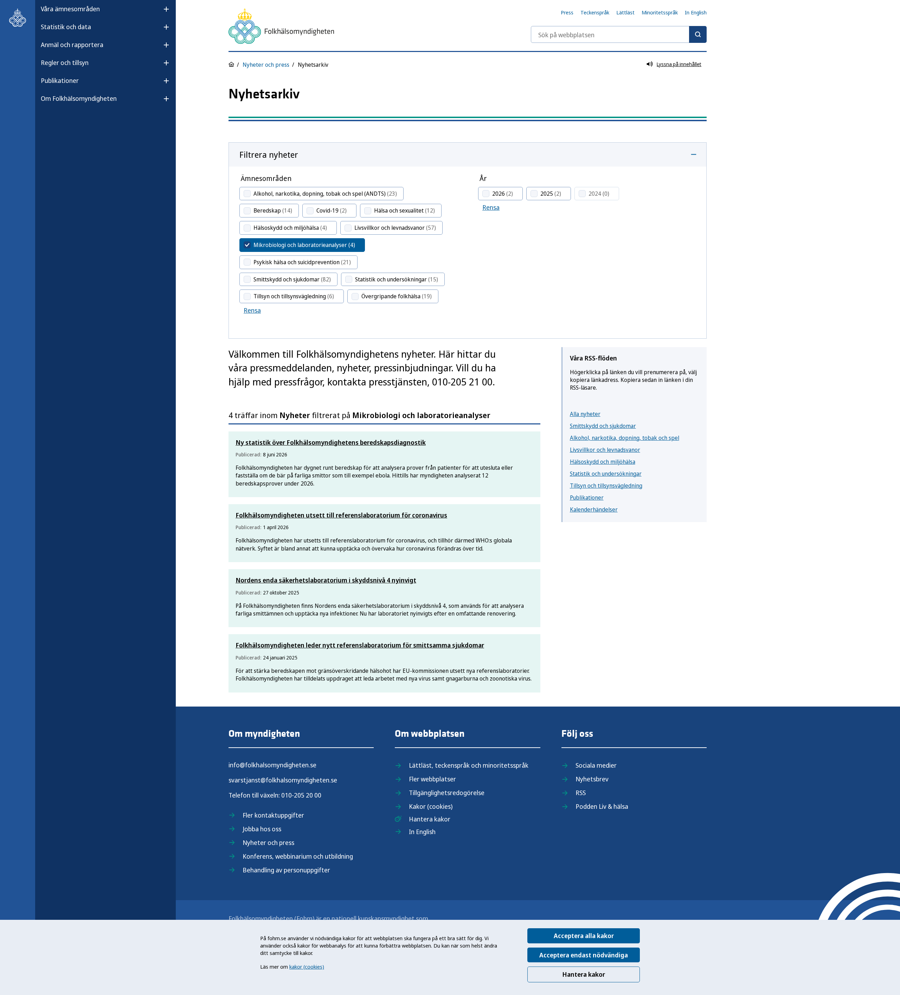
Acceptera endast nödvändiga (583, 955)
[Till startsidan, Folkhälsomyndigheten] (17, 17)
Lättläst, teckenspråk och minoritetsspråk (468, 765)
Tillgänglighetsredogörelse (446, 792)
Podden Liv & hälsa (602, 806)
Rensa (252, 310)
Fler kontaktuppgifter (273, 815)
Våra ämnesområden (70, 9)
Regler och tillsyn (65, 62)
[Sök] (698, 34)
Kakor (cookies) (430, 806)
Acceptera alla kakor (584, 935)
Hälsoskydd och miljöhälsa (602, 462)
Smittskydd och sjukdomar (603, 426)
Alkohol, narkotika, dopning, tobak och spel (624, 438)
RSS (581, 792)
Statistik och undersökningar (606, 473)
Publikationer (60, 80)
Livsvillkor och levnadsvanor (605, 450)
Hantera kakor (583, 974)
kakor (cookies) (306, 966)
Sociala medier (596, 765)
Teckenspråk (594, 12)
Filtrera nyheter (268, 154)
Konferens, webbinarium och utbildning (298, 856)
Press (567, 12)
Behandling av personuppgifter (286, 870)
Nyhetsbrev (592, 779)
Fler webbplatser (432, 779)
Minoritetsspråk (660, 12)
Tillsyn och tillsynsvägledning (606, 485)
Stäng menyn (59, 121)
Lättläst (625, 12)
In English (696, 12)
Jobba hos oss (262, 829)
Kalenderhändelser (594, 509)
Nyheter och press (266, 65)
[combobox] (619, 34)
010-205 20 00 (301, 795)
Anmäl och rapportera (72, 44)
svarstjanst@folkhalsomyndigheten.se (283, 780)
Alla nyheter (585, 414)
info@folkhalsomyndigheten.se (272, 765)
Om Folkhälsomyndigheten (79, 98)
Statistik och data (66, 26)
